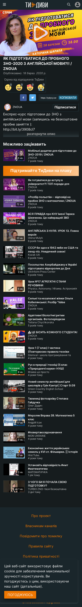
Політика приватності (41, 556)
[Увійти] (77, 4)
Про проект (41, 516)
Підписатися (65, 107)
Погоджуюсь (20, 595)
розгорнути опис (41, 134)
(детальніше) (31, 586)
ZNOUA (17, 107)
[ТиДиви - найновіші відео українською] (36, 5)
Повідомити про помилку (41, 536)
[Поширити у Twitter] (32, 97)
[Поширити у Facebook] (23, 97)
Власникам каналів (41, 526)
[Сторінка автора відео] (7, 107)
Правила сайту (41, 546)
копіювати (68, 98)
